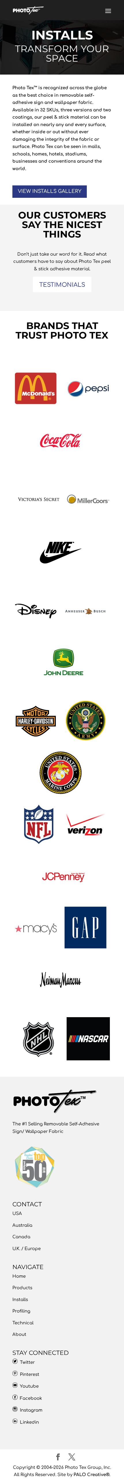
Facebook (30, 1398)
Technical (22, 1323)
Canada (21, 1237)
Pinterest (28, 1374)
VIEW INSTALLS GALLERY (49, 191)
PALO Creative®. (92, 1474)
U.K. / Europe (26, 1248)
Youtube (28, 1386)
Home (19, 1276)
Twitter (26, 1362)
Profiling (21, 1311)
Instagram (30, 1410)
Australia (22, 1225)
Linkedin (29, 1422)
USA (17, 1213)
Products (22, 1287)
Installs (20, 1299)
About (19, 1334)
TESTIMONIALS (62, 285)
